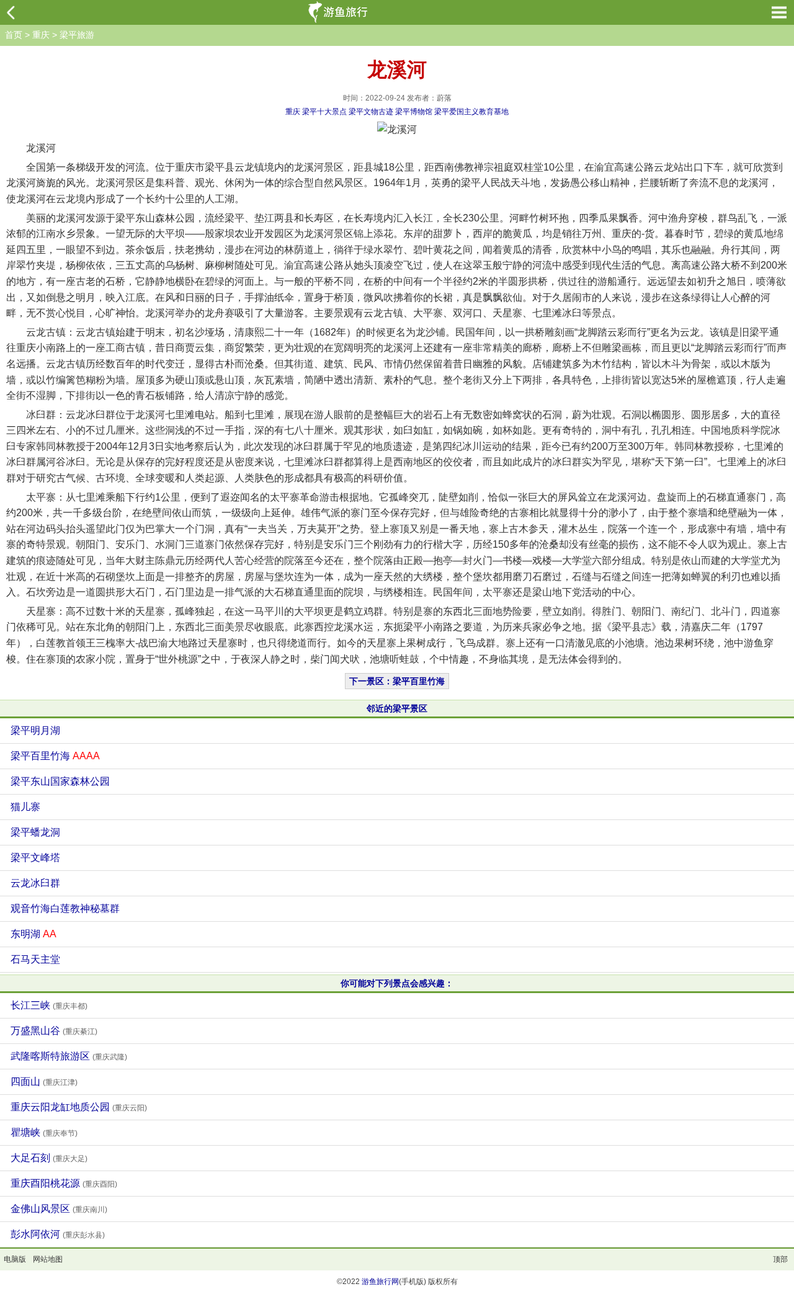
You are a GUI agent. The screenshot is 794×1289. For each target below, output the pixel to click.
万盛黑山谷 (54, 1030)
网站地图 (48, 1259)
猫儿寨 (25, 806)
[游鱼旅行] (339, 12)
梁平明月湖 (35, 730)
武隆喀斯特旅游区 (69, 1056)
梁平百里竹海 (55, 756)
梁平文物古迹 (371, 111)
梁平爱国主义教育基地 (471, 111)
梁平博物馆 (413, 111)
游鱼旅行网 (380, 1281)
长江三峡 (49, 1005)
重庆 (41, 35)
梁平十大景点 (324, 111)
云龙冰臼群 (35, 883)
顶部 (780, 1259)
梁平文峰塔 (35, 857)
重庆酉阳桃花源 (64, 1183)
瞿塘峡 (44, 1132)
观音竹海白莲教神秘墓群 (65, 908)
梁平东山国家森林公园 (60, 781)
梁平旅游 (77, 35)
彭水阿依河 (58, 1234)
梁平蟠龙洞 (35, 832)
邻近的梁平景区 (397, 708)
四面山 (44, 1081)
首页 (13, 35)
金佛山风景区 (59, 1208)
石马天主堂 (35, 959)
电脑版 (15, 1259)
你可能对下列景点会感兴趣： (397, 983)
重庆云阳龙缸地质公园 (79, 1107)
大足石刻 (49, 1158)
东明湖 (33, 934)
